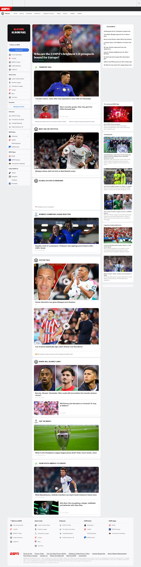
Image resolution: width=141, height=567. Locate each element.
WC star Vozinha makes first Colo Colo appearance (115, 48)
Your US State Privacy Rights (56, 553)
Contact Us (43, 556)
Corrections (82, 556)
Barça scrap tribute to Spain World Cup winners (118, 39)
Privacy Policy (39, 553)
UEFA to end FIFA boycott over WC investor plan (118, 62)
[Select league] (6, 3)
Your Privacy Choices (30, 556)
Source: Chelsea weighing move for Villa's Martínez (116, 53)
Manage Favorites (19, 106)
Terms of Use (27, 553)
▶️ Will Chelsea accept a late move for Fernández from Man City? (54, 354)
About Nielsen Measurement (117, 553)
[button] (134, 9)
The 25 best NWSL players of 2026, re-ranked (118, 186)
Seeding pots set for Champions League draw (117, 31)
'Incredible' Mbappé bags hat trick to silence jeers (117, 35)
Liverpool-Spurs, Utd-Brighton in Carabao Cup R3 (117, 43)
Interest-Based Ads (98, 553)
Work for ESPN (71, 556)
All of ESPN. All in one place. (112, 124)
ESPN (5, 9)
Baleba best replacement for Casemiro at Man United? (50, 121)
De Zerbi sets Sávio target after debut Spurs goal (117, 57)
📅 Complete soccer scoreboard (44, 207)
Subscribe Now (19, 50)
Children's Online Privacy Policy (79, 553)
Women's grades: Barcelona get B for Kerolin (82, 121)
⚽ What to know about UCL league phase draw (118, 65)
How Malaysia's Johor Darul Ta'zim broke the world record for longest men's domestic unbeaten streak (117, 156)
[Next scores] (139, 3)
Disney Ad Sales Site (57, 556)
